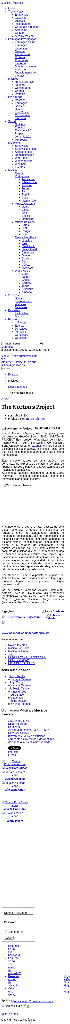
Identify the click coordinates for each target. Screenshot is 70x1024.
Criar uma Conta (11, 991)
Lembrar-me (15, 931)
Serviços (20, 106)
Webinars (21, 164)
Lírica (25, 212)
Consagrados (23, 87)
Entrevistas (21, 14)
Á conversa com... (25, 36)
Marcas (19, 316)
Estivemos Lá (23, 130)
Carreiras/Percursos (27, 26)
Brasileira (27, 289)
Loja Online (22, 112)
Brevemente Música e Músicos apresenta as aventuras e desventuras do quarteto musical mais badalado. (31, 739)
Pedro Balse (16, 694)
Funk (25, 261)
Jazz (24, 228)
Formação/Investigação (22, 39)
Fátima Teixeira (18, 700)
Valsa (25, 209)
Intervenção (29, 200)
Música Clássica (25, 203)
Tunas (25, 188)
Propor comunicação (23, 135)
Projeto (12, 319)
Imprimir (13, 751)
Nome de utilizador (15, 912)
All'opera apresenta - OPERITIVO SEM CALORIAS (28, 731)
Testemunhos (23, 23)
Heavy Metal (29, 249)
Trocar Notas (16, 11)
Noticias (20, 124)
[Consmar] (32, 1000)
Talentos (20, 84)
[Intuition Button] (29, 1005)
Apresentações (24, 151)
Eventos (20, 127)
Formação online (25, 42)
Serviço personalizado (23, 300)
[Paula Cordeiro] (24, 1005)
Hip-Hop (27, 240)
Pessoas (20, 100)
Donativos (21, 328)
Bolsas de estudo (25, 66)
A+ (3, 398)
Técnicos (20, 118)
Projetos (20, 57)
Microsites (21, 307)
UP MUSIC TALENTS (21, 663)
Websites (20, 304)
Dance (26, 255)
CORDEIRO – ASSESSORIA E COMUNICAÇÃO (27, 659)
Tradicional (28, 179)
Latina (25, 276)
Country (26, 282)
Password (10, 922)
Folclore (27, 185)
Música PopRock (18, 648)
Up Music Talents (19, 688)
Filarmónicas (29, 182)
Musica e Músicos (12, 2)
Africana (27, 292)
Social (12, 121)
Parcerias (14, 310)
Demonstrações (24, 154)
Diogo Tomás (17, 676)
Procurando (15, 97)
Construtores (22, 115)
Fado (25, 191)
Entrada (13, 374)
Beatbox (27, 258)
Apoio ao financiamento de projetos (25, 72)
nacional (36, 445)
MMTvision (14, 142)
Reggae (26, 231)
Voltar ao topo (9, 1013)
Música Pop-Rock (25, 237)
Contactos (21, 337)
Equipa (19, 325)
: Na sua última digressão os (18, 364)
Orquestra (28, 218)
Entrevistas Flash (25, 148)
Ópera (25, 206)
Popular (26, 194)
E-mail (12, 755)
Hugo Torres (16, 682)
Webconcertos (23, 161)
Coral (25, 197)
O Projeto (20, 322)
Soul (24, 234)
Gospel (26, 279)
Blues (25, 225)
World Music (22, 270)
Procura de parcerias (21, 62)
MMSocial (21, 139)
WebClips (21, 157)
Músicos (13, 78)
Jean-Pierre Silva (18, 720)
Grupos (19, 90)
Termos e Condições (21, 333)
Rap (24, 243)
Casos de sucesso (21, 19)
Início (11, 8)
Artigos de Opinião (21, 31)
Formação (21, 103)
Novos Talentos (24, 81)
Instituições (22, 313)
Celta (25, 273)
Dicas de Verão (17, 723)
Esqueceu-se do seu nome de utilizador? (14, 966)
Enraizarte (14, 726)
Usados (19, 109)
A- (8, 398)
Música (12, 170)
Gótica (26, 264)
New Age (27, 267)
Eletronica (28, 252)
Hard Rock (28, 246)
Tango (25, 286)
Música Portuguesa (22, 175)
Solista (26, 215)
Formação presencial (21, 47)
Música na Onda (25, 222)
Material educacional (22, 53)
